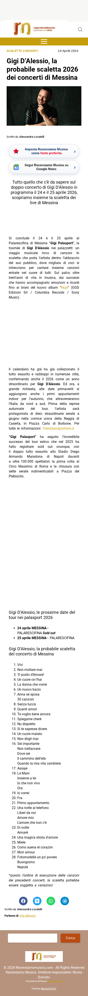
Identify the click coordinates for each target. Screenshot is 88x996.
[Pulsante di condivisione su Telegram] (64, 901)
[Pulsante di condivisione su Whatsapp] (51, 901)
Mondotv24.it (48, 988)
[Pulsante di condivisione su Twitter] (37, 901)
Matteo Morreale (55, 981)
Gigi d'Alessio (28, 915)
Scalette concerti (22, 51)
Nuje (64, 287)
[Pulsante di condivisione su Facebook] (23, 901)
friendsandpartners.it (58, 428)
